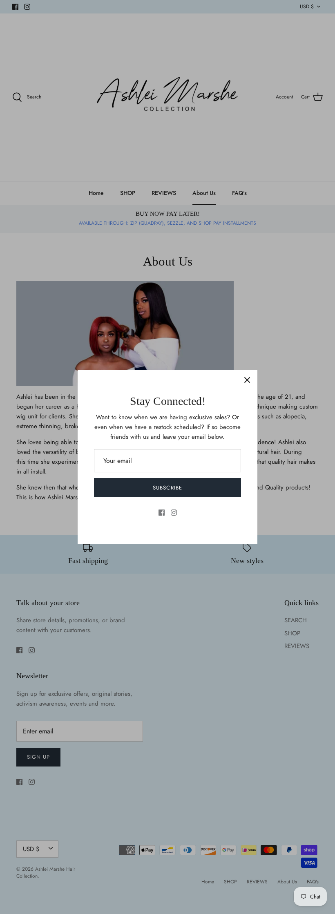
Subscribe (167, 488)
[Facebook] (162, 513)
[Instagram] (174, 513)
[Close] (247, 380)
